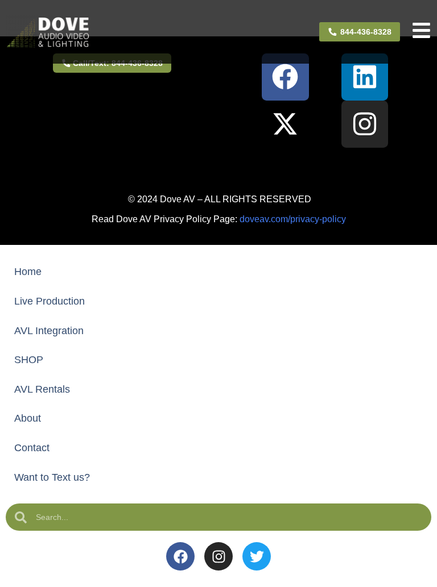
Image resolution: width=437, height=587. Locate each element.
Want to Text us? (52, 477)
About (27, 418)
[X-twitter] (285, 124)
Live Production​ (49, 301)
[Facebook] (285, 77)
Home (28, 271)
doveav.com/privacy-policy (293, 219)
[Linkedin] (365, 77)
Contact (32, 447)
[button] (218, 165)
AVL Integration (49, 330)
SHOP (28, 359)
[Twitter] (256, 556)
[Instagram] (365, 124)
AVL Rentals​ (42, 389)
